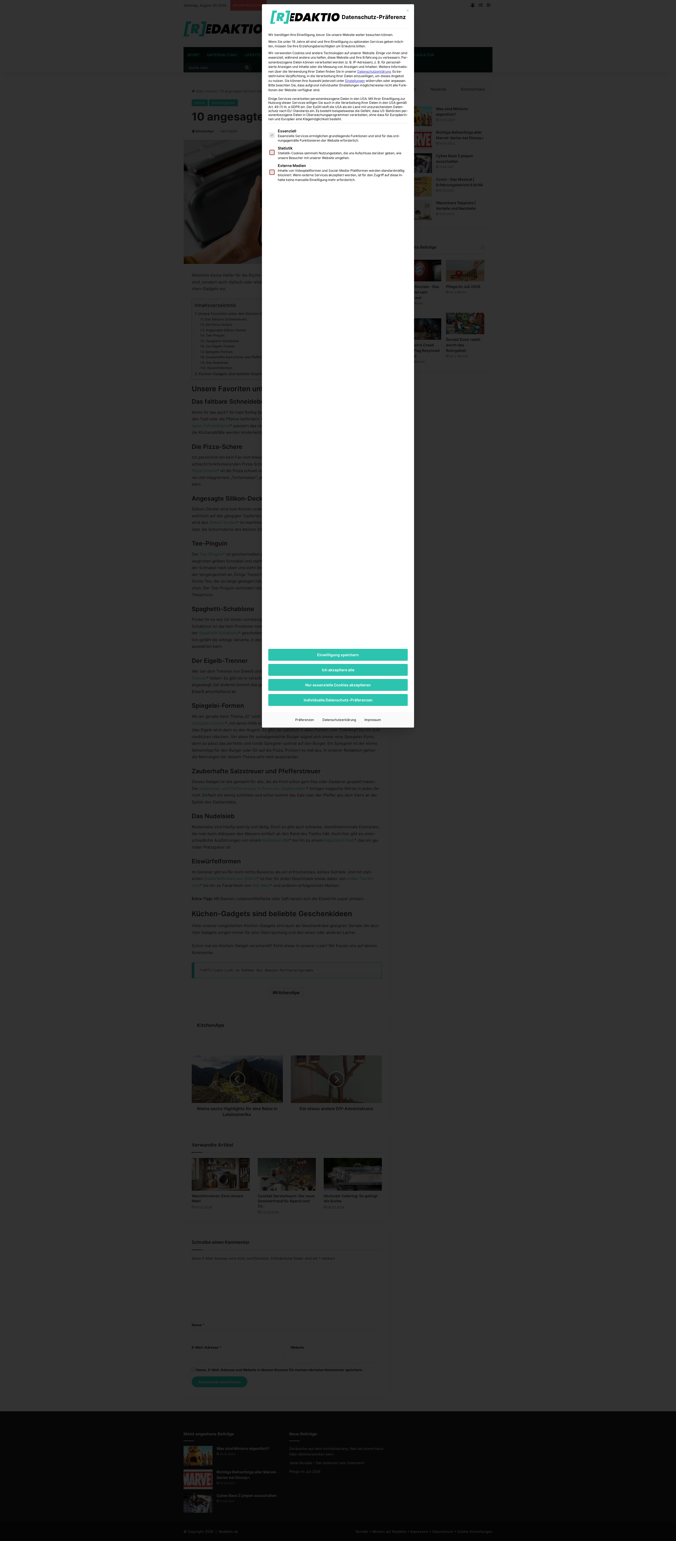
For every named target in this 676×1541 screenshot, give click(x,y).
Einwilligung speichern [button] (338, 655)
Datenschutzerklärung (374, 71)
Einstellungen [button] (355, 81)
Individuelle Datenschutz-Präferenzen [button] (338, 700)
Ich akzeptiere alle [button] (338, 670)
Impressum (372, 720)
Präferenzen (304, 720)
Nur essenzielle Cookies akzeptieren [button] (338, 685)
